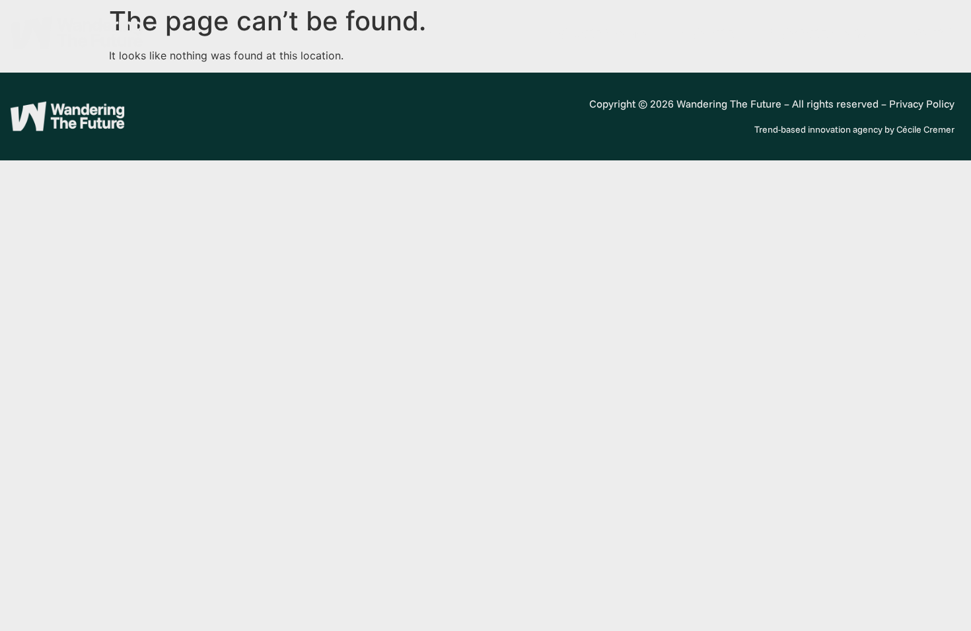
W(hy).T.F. (708, 33)
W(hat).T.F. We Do (819, 33)
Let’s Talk (930, 33)
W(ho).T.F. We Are (598, 33)
